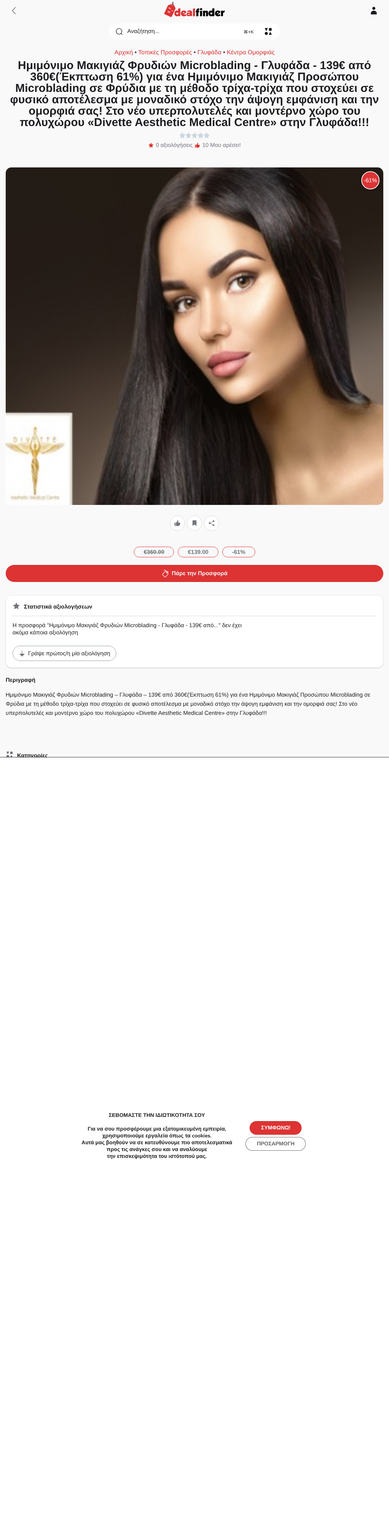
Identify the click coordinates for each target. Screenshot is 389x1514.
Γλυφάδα (209, 52)
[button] (177, 522)
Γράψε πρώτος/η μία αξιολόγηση (69, 653)
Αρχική (123, 52)
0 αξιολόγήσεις (174, 145)
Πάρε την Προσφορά (200, 573)
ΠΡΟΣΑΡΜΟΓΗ (275, 1143)
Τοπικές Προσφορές (165, 52)
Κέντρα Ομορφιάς (250, 52)
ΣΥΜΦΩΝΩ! (275, 1127)
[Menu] (268, 31)
